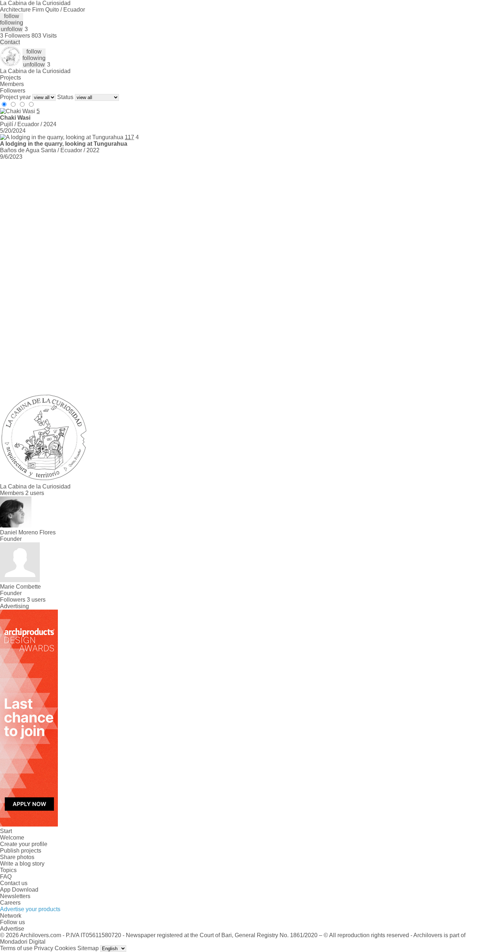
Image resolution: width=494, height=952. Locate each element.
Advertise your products (30, 909)
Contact (10, 42)
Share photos (17, 857)
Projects (10, 77)
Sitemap (88, 948)
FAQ (6, 877)
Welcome (12, 837)
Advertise (12, 929)
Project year (15, 97)
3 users (36, 600)
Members (12, 84)
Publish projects (20, 851)
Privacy (43, 948)
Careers (10, 903)
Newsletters (15, 896)
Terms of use (16, 948)
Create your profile (23, 844)
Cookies (65, 948)
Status (65, 97)
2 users (34, 493)
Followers (12, 90)
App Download (19, 890)
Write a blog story (22, 864)
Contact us (13, 883)
